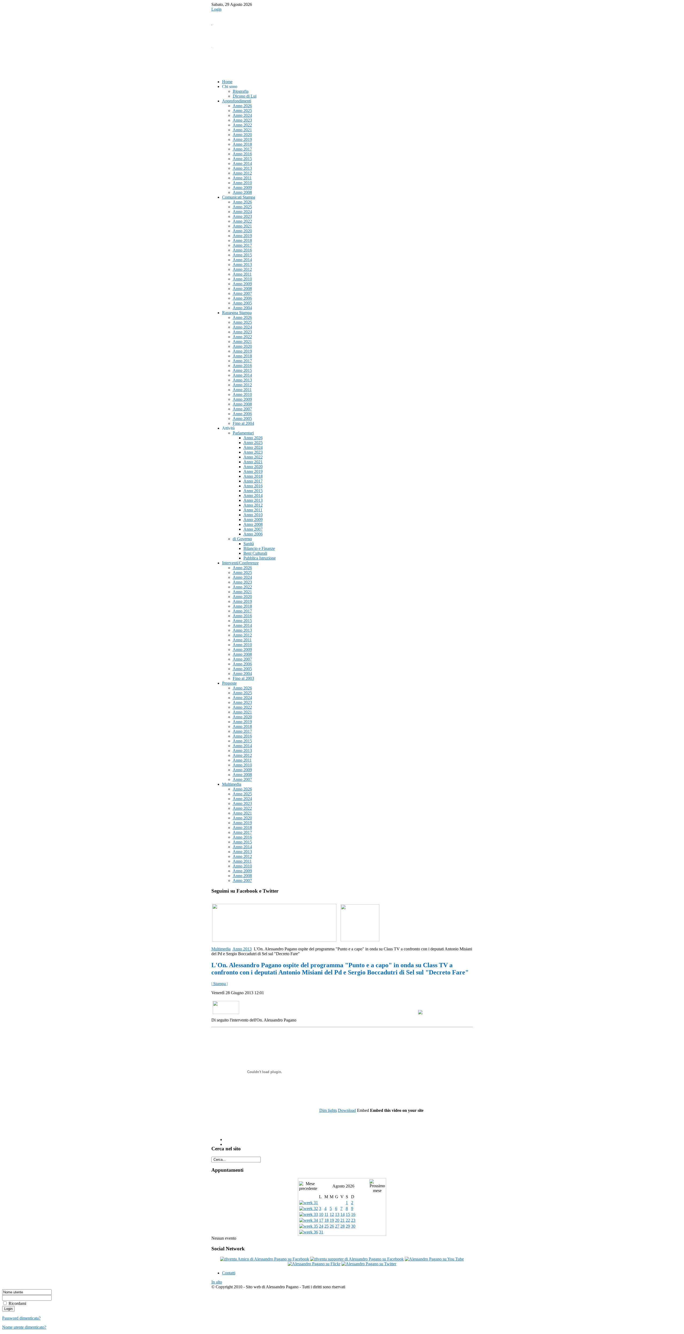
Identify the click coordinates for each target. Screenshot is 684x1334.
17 (321, 1220)
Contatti (228, 1273)
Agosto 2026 (343, 1186)
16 (353, 1214)
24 (321, 1226)
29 (348, 1226)
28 (342, 1226)
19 (332, 1220)
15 (348, 1214)
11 (326, 1214)
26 (332, 1226)
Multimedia (221, 949)
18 (326, 1220)
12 (332, 1214)
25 (326, 1226)
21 (342, 1220)
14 (342, 1214)
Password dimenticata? (21, 1318)
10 (321, 1214)
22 (348, 1220)
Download (347, 1110)
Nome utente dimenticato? (24, 1327)
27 (337, 1226)
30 (353, 1226)
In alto (216, 1282)
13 (337, 1214)
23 (353, 1220)
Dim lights (328, 1110)
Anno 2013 (242, 949)
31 (321, 1232)
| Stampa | (219, 983)
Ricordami (17, 1303)
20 (337, 1220)
